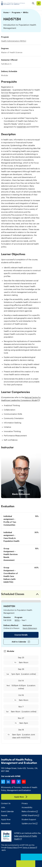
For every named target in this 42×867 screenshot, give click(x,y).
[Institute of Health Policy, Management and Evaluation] (13, 3)
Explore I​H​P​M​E (39, 3)
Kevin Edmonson (21, 494)
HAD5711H (5, 96)
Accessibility (27, 807)
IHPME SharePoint (29, 815)
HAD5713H (21, 127)
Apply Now (6, 819)
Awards (4, 815)
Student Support (29, 819)
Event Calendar (7, 811)
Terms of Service (29, 847)
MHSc (17, 620)
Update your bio (28, 823)
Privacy (25, 803)
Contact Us (5, 803)
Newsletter (5, 823)
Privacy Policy (12, 847)
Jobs (3, 807)
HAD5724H (6, 90)
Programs (16, 12)
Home (6, 12)
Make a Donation (29, 811)
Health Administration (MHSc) (13, 41)
